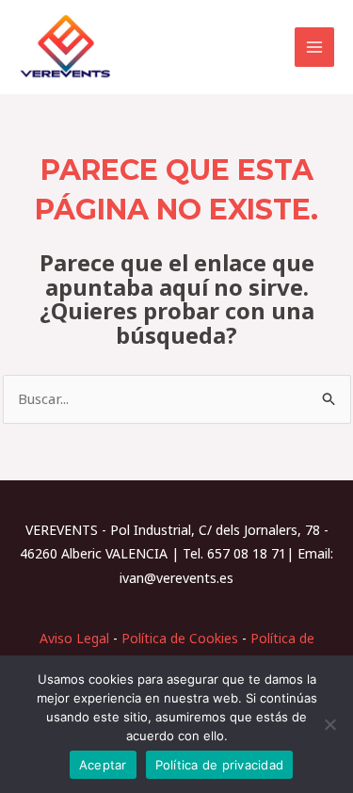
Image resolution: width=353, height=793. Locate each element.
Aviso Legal (74, 638)
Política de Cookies (179, 638)
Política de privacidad (219, 764)
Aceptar (103, 764)
